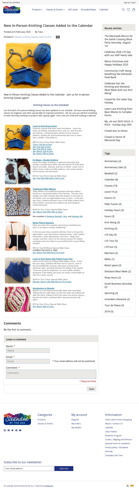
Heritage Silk (77, 216)
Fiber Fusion (113, 204)
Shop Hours (113, 277)
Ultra (65, 216)
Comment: (13, 367)
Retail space (113, 265)
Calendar (103, 9)
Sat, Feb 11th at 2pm (42, 147)
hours (109, 216)
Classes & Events (45, 423)
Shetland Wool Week (118, 271)
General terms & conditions (117, 443)
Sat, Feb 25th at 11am (42, 149)
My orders (76, 423)
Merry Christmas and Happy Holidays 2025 (116, 63)
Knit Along (112, 222)
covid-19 (111, 191)
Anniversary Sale (115, 167)
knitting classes (30, 36)
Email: (10, 357)
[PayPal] (132, 486)
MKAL (109, 259)
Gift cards (73, 9)
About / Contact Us (114, 423)
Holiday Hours (114, 210)
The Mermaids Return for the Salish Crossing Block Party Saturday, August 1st (119, 40)
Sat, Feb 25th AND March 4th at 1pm (48, 178)
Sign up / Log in (130, 2)
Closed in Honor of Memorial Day (115, 138)
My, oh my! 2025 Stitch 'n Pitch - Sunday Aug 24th (119, 123)
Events (110, 197)
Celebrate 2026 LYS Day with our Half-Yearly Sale (118, 53)
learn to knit (45, 36)
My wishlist (76, 427)
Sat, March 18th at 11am (43, 154)
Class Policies (111, 431)
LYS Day (111, 234)
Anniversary (113, 161)
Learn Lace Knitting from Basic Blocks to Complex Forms (118, 112)
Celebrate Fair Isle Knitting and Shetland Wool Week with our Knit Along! (118, 88)
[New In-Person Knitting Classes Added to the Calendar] (28, 91)
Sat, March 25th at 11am (43, 306)
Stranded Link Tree (114, 455)
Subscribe (63, 468)
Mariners (111, 253)
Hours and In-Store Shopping (118, 419)
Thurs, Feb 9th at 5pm (42, 144)
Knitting (111, 228)
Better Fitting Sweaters (43, 223)
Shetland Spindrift (54, 216)
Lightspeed (49, 486)
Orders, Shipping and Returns (118, 439)
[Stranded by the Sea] (11, 9)
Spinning (111, 293)
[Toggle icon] (123, 9)
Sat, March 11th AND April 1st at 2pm (48, 252)
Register (75, 419)
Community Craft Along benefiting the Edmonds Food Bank (118, 74)
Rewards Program (113, 435)
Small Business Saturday (118, 285)
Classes (17, 36)
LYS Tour (111, 240)
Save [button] (91, 389)
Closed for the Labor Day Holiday (118, 101)
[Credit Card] (127, 486)
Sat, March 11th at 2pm (43, 151)
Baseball (111, 173)
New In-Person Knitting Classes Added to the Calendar (48, 25)
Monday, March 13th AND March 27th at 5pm (52, 282)
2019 (109, 311)
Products (42, 419)
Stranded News (88, 9)
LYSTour (111, 246)
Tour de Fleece (114, 305)
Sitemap (109, 451)
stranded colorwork (117, 299)
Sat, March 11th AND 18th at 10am (48, 212)
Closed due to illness (116, 130)
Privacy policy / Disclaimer (116, 447)
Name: (10, 346)
